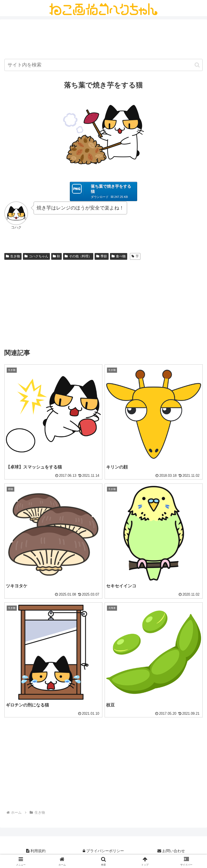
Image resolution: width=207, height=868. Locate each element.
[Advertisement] (103, 40)
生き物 (15, 256)
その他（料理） (80, 256)
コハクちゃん (38, 256)
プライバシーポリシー (104, 851)
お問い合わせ (173, 851)
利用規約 (37, 851)
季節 (104, 256)
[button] (197, 65)
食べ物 (121, 256)
